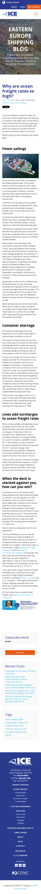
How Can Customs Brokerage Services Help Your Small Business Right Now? (18, 699)
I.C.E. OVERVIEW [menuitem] (20, 855)
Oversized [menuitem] (20, 795)
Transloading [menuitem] (20, 801)
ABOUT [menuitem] (20, 837)
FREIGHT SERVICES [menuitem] (20, 785)
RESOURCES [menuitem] (20, 851)
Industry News (8, 103)
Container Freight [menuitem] (20, 798)
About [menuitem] (14, 7)
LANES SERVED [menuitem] (20, 832)
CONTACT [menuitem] (20, 846)
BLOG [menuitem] (20, 841)
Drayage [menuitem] (20, 820)
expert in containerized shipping (15, 551)
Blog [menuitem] (22, 7)
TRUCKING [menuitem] (20, 811)
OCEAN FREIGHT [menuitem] (20, 789)
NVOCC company (27, 578)
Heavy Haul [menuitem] (20, 814)
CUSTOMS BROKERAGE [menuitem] (21, 806)
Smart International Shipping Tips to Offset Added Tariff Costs (20, 686)
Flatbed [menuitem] (20, 823)
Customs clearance (15, 729)
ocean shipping (20, 103)
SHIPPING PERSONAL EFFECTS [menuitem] (20, 828)
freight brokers (14, 725)
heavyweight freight (16, 722)
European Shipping (16, 732)
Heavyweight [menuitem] (20, 792)
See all (8, 735)
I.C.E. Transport (8, 100)
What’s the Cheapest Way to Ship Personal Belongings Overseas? (20, 691)
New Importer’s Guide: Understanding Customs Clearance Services (16, 679)
